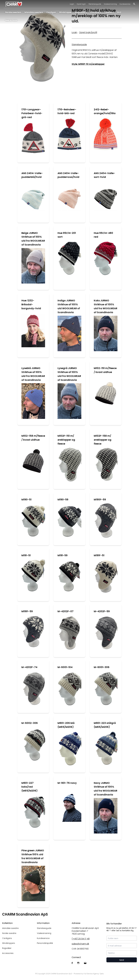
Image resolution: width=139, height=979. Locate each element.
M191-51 (26, 555)
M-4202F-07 (65, 611)
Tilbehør (108, 12)
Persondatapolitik (45, 943)
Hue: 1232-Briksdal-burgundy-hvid (31, 304)
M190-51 (26, 499)
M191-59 (62, 555)
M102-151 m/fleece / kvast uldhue (105, 370)
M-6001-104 (65, 667)
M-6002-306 (29, 723)
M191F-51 (99, 555)
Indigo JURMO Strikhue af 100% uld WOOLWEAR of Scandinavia (69, 306)
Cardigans (7, 938)
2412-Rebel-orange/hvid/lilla (105, 111)
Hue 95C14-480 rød (103, 235)
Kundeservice (125, 4)
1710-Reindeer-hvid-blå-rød (67, 111)
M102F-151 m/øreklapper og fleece (66, 439)
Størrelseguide (79, 44)
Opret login (81, 4)
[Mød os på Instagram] (78, 963)
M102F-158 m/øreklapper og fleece (102, 439)
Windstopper (65, 12)
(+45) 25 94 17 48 (81, 938)
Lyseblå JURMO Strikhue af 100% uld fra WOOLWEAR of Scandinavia (33, 373)
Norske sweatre (9, 933)
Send (121, 959)
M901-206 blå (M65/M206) (66, 725)
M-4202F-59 (102, 611)
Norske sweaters (13, 12)
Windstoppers (8, 943)
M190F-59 (100, 499)
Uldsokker (95, 12)
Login (72, 4)
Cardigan (51, 12)
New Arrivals (11, 20)
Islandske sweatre (10, 928)
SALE (119, 12)
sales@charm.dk (80, 943)
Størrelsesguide (95, 4)
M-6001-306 (101, 667)
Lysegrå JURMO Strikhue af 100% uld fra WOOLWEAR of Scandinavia (69, 373)
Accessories (7, 953)
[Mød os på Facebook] (72, 963)
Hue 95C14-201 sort (67, 235)
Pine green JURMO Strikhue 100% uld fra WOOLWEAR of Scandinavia (32, 856)
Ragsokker (80, 12)
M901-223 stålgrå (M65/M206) (105, 725)
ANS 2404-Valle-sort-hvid (104, 175)
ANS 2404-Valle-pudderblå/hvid (32, 175)
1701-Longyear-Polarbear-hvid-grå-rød (31, 113)
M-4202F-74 (29, 667)
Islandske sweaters (33, 12)
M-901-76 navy (67, 783)
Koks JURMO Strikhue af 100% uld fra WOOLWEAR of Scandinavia (105, 306)
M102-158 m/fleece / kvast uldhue (33, 437)
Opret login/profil (88, 32)
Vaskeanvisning (110, 4)
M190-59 (63, 499)
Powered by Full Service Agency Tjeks (89, 973)
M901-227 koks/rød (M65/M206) (29, 786)
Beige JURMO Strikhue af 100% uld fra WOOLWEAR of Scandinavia (33, 238)
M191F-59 (27, 611)
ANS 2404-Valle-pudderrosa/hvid (68, 175)
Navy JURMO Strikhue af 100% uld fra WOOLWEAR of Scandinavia (105, 788)
